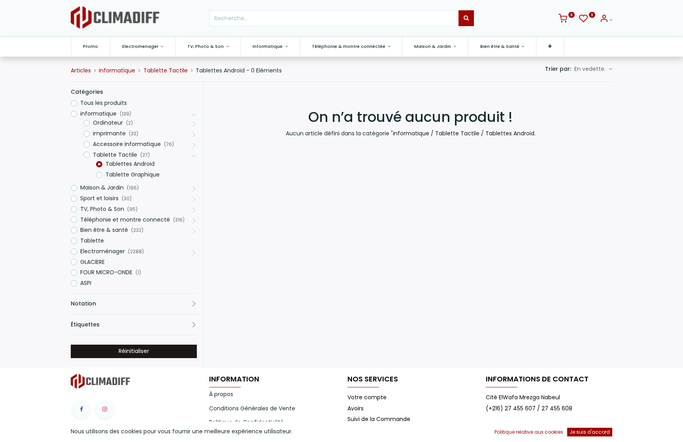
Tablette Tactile (165, 70)
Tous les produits (103, 103)
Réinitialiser (134, 351)
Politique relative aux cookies (528, 432)
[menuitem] (90, 46)
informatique (117, 70)
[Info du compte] (606, 20)
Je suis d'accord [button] (590, 432)
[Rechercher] (466, 18)
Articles (81, 70)
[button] (550, 46)
